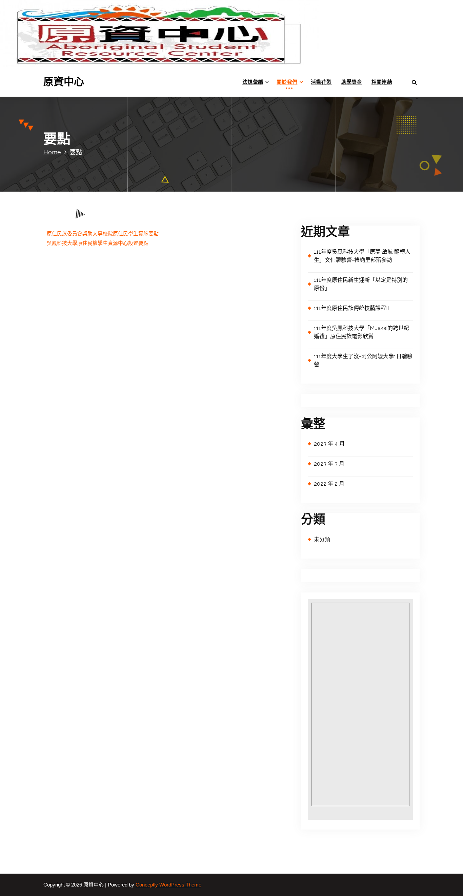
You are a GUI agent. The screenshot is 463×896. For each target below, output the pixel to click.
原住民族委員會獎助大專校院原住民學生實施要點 (103, 233)
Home (52, 152)
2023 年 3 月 (329, 464)
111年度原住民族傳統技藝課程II (351, 308)
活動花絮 (321, 82)
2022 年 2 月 (329, 484)
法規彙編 (252, 82)
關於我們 (287, 82)
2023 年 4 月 (329, 444)
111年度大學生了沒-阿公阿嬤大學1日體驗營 (363, 360)
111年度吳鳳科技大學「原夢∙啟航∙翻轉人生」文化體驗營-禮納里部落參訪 (362, 256)
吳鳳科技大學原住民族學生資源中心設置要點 (97, 243)
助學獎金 (351, 82)
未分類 (322, 539)
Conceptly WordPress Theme (168, 885)
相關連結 (381, 82)
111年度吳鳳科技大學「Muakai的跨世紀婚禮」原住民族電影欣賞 (361, 332)
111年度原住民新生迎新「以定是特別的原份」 (361, 284)
